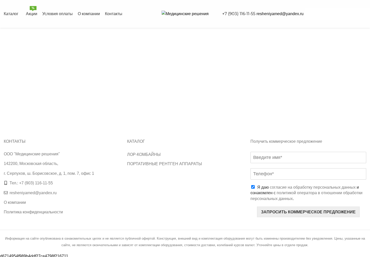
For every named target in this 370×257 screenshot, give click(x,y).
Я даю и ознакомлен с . (306, 193)
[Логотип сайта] (185, 13)
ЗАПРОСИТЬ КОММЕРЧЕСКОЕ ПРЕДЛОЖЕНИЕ (308, 212)
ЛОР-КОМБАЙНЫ (144, 154)
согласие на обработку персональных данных (313, 187)
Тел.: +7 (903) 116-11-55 (31, 183)
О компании (15, 202)
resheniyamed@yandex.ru (280, 14)
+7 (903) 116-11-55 (239, 13)
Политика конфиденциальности (33, 212)
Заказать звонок (337, 14)
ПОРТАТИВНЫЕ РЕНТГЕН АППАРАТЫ (164, 164)
